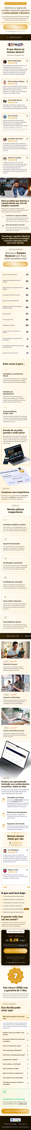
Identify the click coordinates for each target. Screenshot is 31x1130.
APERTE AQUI (23, 1104)
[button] (3, 887)
